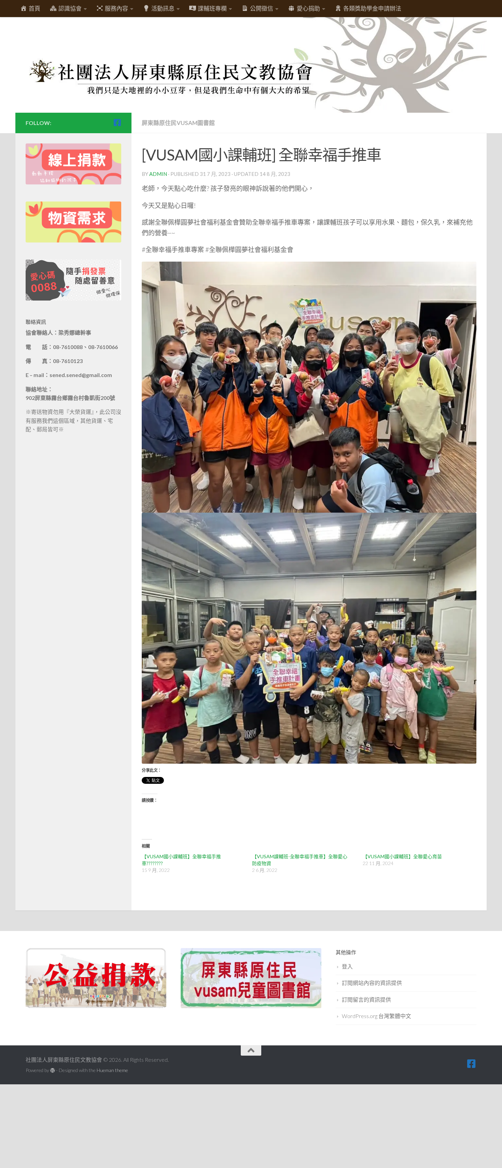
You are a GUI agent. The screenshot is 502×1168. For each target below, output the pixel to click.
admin (158, 174)
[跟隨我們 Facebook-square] (117, 123)
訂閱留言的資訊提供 (366, 999)
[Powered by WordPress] (52, 1070)
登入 (347, 966)
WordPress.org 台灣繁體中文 (376, 1016)
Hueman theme (112, 1070)
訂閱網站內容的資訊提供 (372, 982)
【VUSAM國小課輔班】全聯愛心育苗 (402, 856)
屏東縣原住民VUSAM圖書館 (178, 122)
